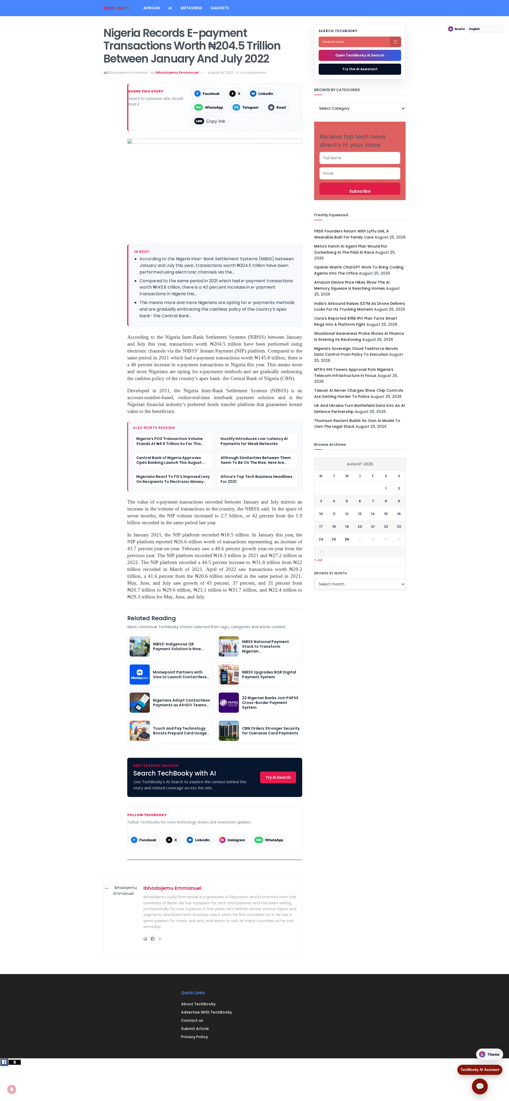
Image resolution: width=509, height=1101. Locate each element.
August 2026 (360, 464)
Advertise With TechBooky (206, 1012)
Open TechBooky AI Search (359, 55)
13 (360, 513)
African (151, 8)
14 (373, 513)
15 (386, 513)
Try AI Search (278, 777)
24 (321, 539)
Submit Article (195, 1028)
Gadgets (219, 8)
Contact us (192, 1020)
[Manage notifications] (11, 1089)
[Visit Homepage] (116, 8)
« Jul (318, 559)
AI (170, 8)
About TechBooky (198, 1004)
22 (386, 526)
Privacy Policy (194, 1037)
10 (321, 513)
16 (399, 513)
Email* (359, 173)
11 (334, 513)
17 (321, 526)
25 (334, 539)
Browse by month (330, 573)
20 (360, 526)
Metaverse (191, 8)
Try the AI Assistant (360, 69)
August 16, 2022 (221, 72)
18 (334, 526)
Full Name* (359, 158)
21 (373, 526)
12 (347, 513)
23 (399, 526)
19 (347, 526)
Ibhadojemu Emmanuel (177, 72)
